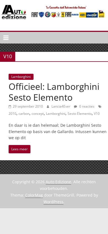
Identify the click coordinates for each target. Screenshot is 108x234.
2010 (12, 113)
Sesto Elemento (80, 113)
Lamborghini (21, 76)
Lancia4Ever (61, 106)
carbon (24, 113)
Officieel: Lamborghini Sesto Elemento (54, 91)
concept (38, 113)
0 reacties (86, 106)
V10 (97, 113)
